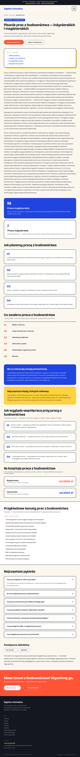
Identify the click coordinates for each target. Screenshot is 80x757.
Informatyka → (11, 650)
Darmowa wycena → (14, 42)
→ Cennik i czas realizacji (16, 58)
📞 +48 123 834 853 (32, 688)
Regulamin (60, 754)
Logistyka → (24, 650)
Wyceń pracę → (12, 688)
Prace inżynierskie (9, 735)
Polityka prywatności (70, 754)
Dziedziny (12, 15)
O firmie (6, 725)
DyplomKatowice (13, 8)
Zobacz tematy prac (35, 42)
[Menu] (74, 9)
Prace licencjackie (9, 732)
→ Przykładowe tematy (15, 61)
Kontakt (6, 728)
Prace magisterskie (10, 730)
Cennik (6, 723)
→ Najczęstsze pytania (15, 63)
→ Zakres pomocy (13, 55)
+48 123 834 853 (47, 3)
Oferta (6, 721)
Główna (6, 15)
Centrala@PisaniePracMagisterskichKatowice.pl (18, 745)
